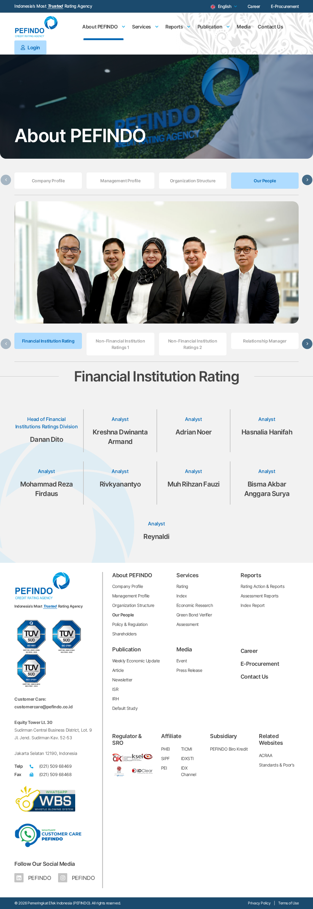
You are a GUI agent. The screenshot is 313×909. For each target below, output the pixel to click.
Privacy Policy (259, 903)
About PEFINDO (100, 27)
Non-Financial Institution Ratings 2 (192, 344)
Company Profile (48, 180)
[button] (307, 180)
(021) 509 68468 (55, 774)
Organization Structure (192, 180)
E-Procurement (285, 6)
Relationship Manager (264, 340)
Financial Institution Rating (48, 340)
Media (243, 27)
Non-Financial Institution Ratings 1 (120, 344)
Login (33, 47)
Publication (210, 27)
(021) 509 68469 (55, 766)
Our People (265, 180)
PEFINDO (39, 878)
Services (142, 27)
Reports (174, 27)
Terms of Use (288, 903)
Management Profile (120, 180)
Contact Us (270, 27)
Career (254, 6)
